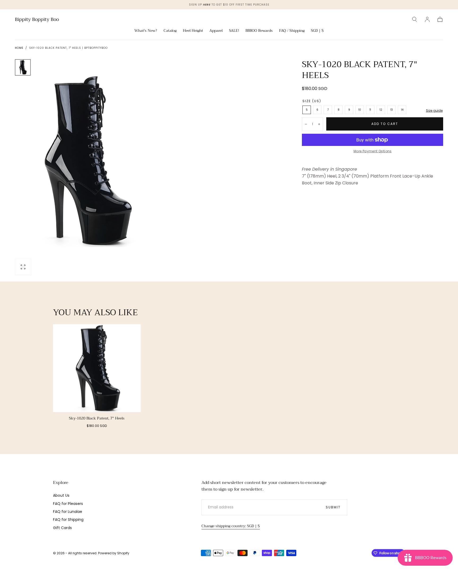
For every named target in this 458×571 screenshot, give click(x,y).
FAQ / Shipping (292, 31)
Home (19, 48)
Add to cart (384, 124)
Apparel (216, 31)
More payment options (373, 151)
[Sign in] (427, 19)
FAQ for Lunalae (67, 511)
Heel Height (193, 31)
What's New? (145, 31)
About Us (61, 495)
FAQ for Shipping (68, 519)
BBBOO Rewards (259, 31)
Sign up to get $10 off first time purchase (229, 5)
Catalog (170, 31)
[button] (414, 19)
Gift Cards (62, 527)
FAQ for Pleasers (68, 503)
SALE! (234, 31)
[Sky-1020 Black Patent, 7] (97, 368)
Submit (333, 507)
